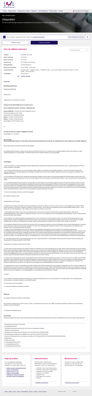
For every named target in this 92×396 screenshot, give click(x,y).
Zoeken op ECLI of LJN (12, 371)
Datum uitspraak (8, 57)
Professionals (53, 11)
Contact (60, 11)
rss (67, 391)
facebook (80, 391)
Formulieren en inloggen (82, 11)
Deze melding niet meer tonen (76, 37)
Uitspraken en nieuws (24, 11)
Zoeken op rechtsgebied (12, 373)
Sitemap (10, 391)
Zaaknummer (7, 62)
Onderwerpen (12, 11)
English (6, 391)
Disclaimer (44, 391)
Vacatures (36, 391)
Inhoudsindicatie (8, 70)
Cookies (18, 391)
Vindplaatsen (7, 73)
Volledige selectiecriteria (42, 382)
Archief (40, 391)
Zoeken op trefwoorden (12, 369)
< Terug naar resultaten (44, 42)
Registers (34, 11)
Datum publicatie (8, 59)
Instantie (6, 54)
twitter (78, 391)
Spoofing (31, 391)
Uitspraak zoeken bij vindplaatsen (15, 376)
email (70, 391)
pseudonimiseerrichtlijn (38, 37)
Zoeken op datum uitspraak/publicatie (16, 368)
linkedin (85, 391)
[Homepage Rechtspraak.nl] (8, 4)
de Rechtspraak (43, 11)
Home (5, 11)
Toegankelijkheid (24, 391)
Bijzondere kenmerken (10, 67)
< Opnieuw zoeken (15, 42)
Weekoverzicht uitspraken (72, 382)
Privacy (14, 391)
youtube (87, 391)
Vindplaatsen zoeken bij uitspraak (15, 374)
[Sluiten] (87, 37)
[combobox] (79, 50)
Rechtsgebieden (8, 65)
